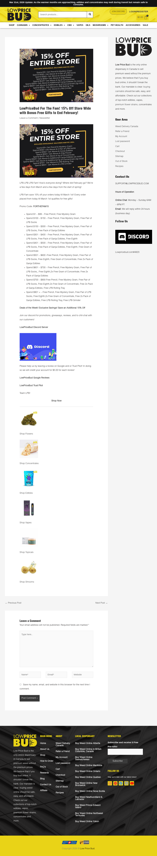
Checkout (120, 151)
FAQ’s (43, 767)
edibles (17, 808)
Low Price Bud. (87, 849)
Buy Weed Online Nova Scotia (90, 791)
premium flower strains (126, 105)
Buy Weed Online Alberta (87, 743)
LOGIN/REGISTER (138, 11)
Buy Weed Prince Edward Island (87, 806)
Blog (42, 779)
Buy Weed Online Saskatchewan (83, 758)
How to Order (46, 761)
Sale (145, 25)
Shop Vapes (26, 523)
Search (90, 15)
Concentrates (40, 25)
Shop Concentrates (29, 463)
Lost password (122, 141)
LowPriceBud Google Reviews (34, 378)
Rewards (44, 773)
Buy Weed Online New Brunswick (86, 784)
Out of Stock (121, 161)
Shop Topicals (26, 552)
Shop (11, 25)
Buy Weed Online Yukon (87, 821)
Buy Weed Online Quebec (88, 777)
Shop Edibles (26, 493)
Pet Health (117, 25)
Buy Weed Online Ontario (87, 771)
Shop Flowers (26, 434)
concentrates (19, 817)
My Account (121, 136)
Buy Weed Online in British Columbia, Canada (88, 750)
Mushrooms (99, 25)
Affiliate (43, 791)
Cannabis (22, 25)
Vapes (80, 25)
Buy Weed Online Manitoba (88, 765)
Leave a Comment (29, 118)
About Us (44, 749)
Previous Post (13, 603)
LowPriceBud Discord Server (34, 327)
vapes (25, 808)
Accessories (133, 25)
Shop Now (56, 401)
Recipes (119, 166)
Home (43, 743)
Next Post (101, 603)
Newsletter (44, 118)
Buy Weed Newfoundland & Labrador (88, 798)
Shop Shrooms (27, 582)
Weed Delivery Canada (126, 126)
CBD (69, 25)
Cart (117, 146)
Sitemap (119, 156)
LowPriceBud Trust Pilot (31, 386)
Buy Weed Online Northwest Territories (89, 814)
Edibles (58, 25)
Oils (88, 25)
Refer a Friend (122, 131)
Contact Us (45, 785)
